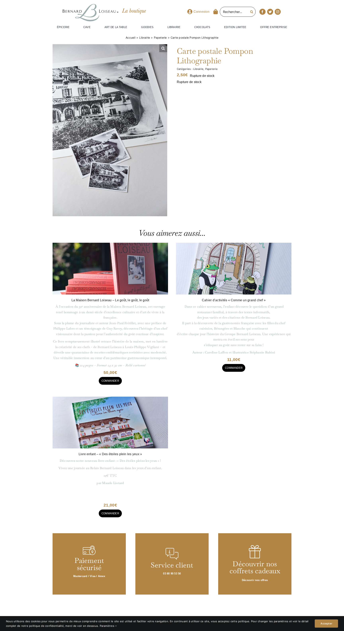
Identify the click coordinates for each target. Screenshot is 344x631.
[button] (163, 48)
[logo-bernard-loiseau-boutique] (90, 6)
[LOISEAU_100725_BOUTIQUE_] (110, 398)
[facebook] (262, 12)
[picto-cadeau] (255, 547)
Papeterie (211, 68)
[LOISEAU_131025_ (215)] (233, 244)
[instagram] (278, 12)
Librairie (198, 68)
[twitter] (270, 12)
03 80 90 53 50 (172, 573)
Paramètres (107, 625)
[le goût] (110, 244)
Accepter (326, 623)
